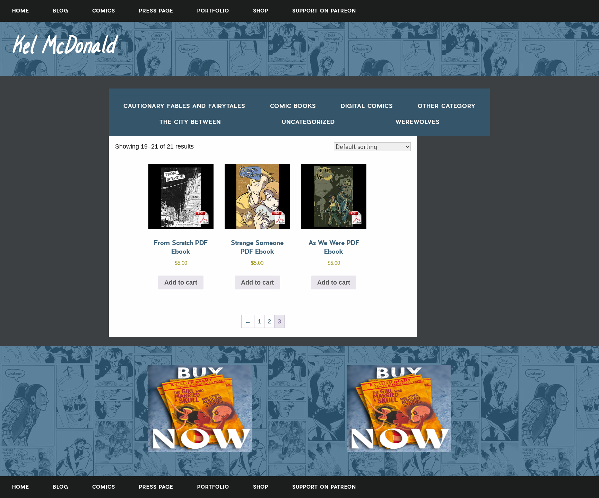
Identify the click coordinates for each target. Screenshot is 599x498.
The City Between (190, 122)
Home (20, 10)
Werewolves (418, 122)
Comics (103, 10)
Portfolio (213, 10)
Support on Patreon (324, 10)
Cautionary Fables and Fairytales (184, 106)
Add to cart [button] (180, 282)
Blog (60, 10)
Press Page (156, 10)
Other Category (447, 106)
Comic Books (293, 106)
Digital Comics (367, 106)
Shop (260, 10)
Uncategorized (308, 122)
